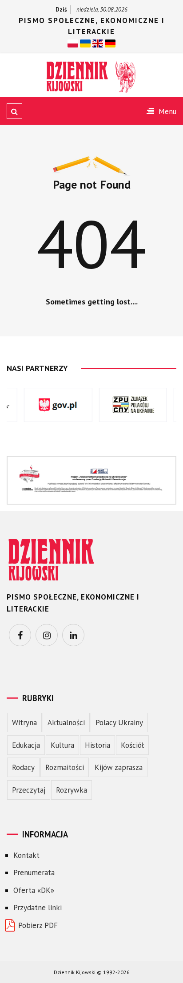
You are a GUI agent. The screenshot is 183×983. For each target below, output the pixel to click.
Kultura (62, 745)
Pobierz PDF (38, 925)
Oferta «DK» (33, 890)
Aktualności (66, 722)
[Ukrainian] (85, 43)
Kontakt (26, 855)
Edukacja (26, 745)
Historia (97, 745)
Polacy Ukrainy (119, 722)
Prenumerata (34, 872)
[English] (98, 43)
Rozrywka (71, 790)
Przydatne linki (37, 907)
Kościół (132, 745)
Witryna (24, 722)
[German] (110, 43)
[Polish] (73, 43)
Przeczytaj (28, 790)
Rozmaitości (64, 767)
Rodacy (23, 767)
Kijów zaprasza (119, 767)
